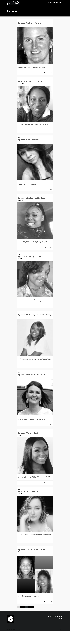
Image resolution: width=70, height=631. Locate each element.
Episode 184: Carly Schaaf (29, 140)
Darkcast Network (24, 616)
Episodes (37, 2)
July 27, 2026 (20, 200)
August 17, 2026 (21, 83)
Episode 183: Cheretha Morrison (31, 198)
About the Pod (31, 2)
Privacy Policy (60, 629)
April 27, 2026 (20, 493)
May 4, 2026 (20, 435)
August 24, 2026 (21, 25)
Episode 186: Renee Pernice (29, 23)
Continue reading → (48, 72)
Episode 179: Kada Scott (28, 433)
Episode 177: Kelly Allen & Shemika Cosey (32, 551)
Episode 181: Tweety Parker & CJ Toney (34, 315)
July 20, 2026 (20, 258)
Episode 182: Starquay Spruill (30, 256)
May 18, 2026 (20, 376)
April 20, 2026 (20, 554)
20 (29, 607)
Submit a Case (43, 2)
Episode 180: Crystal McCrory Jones (33, 374)
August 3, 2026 (21, 141)
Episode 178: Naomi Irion (28, 491)
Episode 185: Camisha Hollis (30, 81)
